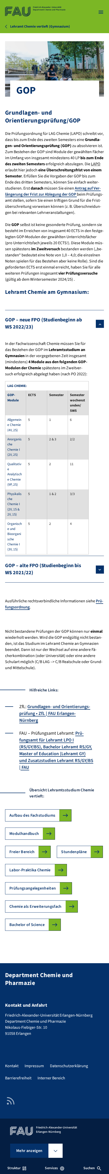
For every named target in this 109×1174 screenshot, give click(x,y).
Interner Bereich (51, 1078)
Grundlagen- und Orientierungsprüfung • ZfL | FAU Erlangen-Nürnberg (54, 714)
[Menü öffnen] (100, 12)
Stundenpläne (74, 852)
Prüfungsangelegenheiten (32, 888)
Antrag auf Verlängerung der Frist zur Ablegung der (53, 191)
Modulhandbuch (24, 833)
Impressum (34, 1066)
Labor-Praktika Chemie (30, 870)
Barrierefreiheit (18, 1078)
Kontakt (12, 1066)
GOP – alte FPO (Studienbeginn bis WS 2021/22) (43, 569)
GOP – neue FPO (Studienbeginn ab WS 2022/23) (43, 323)
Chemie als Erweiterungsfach (35, 906)
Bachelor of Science (27, 925)
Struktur (14, 1168)
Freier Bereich (21, 852)
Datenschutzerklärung (69, 1066)
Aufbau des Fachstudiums (32, 815)
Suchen (89, 1168)
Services (51, 1168)
